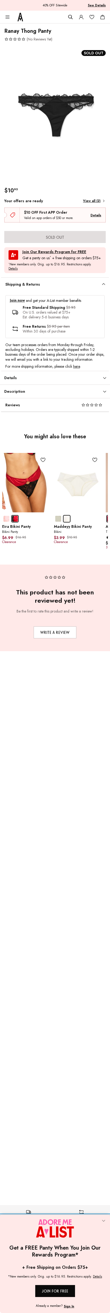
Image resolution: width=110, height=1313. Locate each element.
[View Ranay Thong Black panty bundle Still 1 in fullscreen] (55, 114)
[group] (55, 114)
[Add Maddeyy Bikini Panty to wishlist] (94, 459)
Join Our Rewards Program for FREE (54, 251)
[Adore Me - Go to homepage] (20, 17)
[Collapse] (103, 1221)
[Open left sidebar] (7, 17)
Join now (17, 300)
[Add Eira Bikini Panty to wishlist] (43, 459)
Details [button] (13, 269)
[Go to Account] (81, 17)
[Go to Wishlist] (92, 17)
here (76, 366)
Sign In (69, 1306)
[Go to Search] (70, 17)
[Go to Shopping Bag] (102, 17)
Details (96, 215)
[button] (28, 39)
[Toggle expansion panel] (103, 284)
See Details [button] (97, 5)
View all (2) (91, 200)
